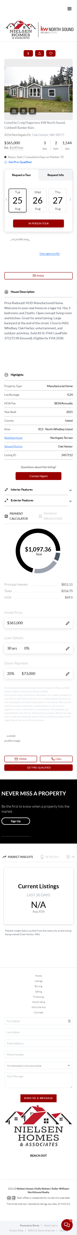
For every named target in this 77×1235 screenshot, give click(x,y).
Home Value (38, 1002)
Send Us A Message (38, 1098)
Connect (38, 1012)
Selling (38, 991)
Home (38, 975)
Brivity (36, 1225)
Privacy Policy (16, 1230)
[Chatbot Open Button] (67, 1225)
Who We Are (39, 1007)
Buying (38, 986)
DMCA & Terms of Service (41, 1230)
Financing (38, 996)
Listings (39, 981)
